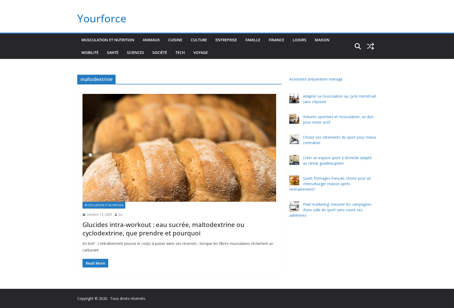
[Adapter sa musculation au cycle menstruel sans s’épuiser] (294, 98)
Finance (276, 39)
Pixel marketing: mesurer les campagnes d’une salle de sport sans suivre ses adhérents (330, 210)
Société (159, 52)
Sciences (135, 52)
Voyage (200, 52)
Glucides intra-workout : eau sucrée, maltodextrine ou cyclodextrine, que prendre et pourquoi (163, 228)
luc (120, 214)
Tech (180, 52)
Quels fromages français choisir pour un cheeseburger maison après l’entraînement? (330, 184)
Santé (112, 52)
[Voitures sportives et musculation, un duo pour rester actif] (294, 119)
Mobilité (90, 52)
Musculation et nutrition (107, 39)
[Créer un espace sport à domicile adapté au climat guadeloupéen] (294, 160)
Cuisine (175, 39)
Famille (252, 39)
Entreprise (226, 39)
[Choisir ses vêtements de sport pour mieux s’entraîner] (294, 139)
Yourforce (101, 18)
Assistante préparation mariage (316, 79)
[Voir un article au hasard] (370, 46)
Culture (199, 39)
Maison (322, 39)
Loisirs (299, 39)
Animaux (151, 39)
